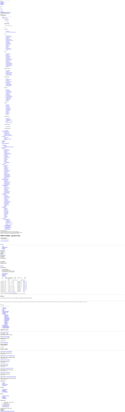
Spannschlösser (6, 317)
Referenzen (4, 397)
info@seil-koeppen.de (5, 406)
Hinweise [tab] (3, 275)
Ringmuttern (6, 320)
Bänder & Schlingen (5, 179)
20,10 (25, 285)
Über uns (3, 136)
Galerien (3, 141)
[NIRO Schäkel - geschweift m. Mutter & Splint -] (8, 376)
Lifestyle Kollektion (5, 327)
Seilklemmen (6, 322)
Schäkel (5, 321)
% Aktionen (4, 307)
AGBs (3, 383)
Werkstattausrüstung (7, 225)
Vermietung (4, 147)
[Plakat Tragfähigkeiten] (4, 342)
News (3, 140)
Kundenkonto (2, 2)
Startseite (1, 1)
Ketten (3, 164)
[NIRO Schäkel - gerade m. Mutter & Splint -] (7, 355)
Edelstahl (3, 207)
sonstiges (5, 324)
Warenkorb (2, 4)
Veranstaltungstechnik (7, 227)
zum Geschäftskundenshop (4, 240)
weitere (3, 218)
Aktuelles (3, 396)
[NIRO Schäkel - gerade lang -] (5, 372)
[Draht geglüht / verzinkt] (4, 332)
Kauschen (6, 323)
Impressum (4, 382)
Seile (3, 148)
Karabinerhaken (6, 319)
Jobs (3, 142)
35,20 (25, 283)
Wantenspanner (6, 318)
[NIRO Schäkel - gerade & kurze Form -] (6, 368)
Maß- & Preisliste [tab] (5, 273)
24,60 (25, 282)
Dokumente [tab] (4, 276)
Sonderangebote (4, 389)
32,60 (25, 287)
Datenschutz (4, 385)
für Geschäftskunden (5, 143)
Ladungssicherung (5, 185)
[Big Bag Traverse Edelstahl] (5, 336)
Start (3, 246)
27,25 (24, 290)
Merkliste (1, 3)
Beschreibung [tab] (4, 274)
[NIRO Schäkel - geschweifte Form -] (6, 351)
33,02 (24, 291)
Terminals (6, 316)
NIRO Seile (6, 314)
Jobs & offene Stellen (5, 395)
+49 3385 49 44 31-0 (5, 404)
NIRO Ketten (6, 315)
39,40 (25, 286)
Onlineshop (4, 390)
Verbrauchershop (5, 247)
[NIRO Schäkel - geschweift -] (5, 359)
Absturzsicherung (7, 219)
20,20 (25, 281)
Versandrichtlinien (5, 384)
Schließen (2, 410)
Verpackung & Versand (14, 292)
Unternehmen (4, 398)
